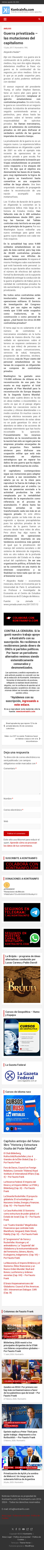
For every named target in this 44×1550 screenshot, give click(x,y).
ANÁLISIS (7, 29)
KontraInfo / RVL (21, 48)
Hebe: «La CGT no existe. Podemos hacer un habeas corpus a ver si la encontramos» (21, 738)
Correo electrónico (13, 810)
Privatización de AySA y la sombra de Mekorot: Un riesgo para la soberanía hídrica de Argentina (21, 1476)
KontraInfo (19, 1354)
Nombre (8, 798)
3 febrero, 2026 (10, 1441)
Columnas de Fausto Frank (18, 1311)
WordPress (29, 1546)
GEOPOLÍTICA (33, 1381)
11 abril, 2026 (9, 1354)
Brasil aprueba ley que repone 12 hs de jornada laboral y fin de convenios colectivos (21, 726)
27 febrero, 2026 (10, 1399)
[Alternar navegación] (5, 19)
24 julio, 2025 (9, 1482)
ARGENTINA (8, 1467)
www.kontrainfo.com (25, 711)
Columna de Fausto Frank (15, 1333)
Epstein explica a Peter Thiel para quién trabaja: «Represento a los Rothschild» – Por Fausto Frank (20, 1434)
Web (6, 821)
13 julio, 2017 (9, 48)
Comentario (10, 768)
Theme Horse (25, 1543)
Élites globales (11, 1337)
